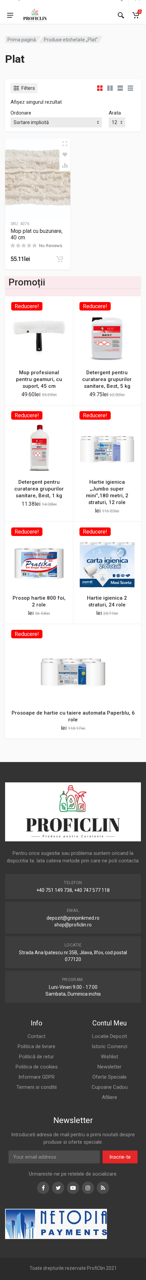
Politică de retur (36, 1057)
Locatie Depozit (109, 1036)
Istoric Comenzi (109, 1046)
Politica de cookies (37, 1067)
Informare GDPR (36, 1077)
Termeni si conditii (36, 1087)
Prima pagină (21, 39)
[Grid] (100, 88)
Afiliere (109, 1097)
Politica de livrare (36, 1046)
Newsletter (109, 1067)
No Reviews (50, 245)
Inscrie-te (120, 1157)
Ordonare (21, 113)
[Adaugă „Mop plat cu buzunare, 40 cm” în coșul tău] (60, 259)
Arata (115, 113)
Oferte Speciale (109, 1077)
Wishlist (109, 1057)
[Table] (130, 88)
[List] (120, 88)
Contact (36, 1036)
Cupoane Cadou (110, 1087)
